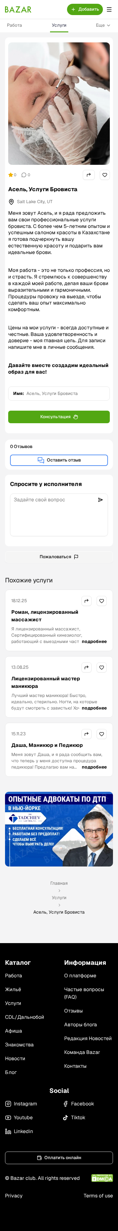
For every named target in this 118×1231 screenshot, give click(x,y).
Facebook (82, 1103)
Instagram (25, 1103)
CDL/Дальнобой (24, 1017)
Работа (14, 25)
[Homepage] (18, 9)
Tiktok (78, 1117)
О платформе (80, 975)
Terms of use (98, 1195)
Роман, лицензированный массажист (44, 616)
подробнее (94, 641)
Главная (59, 883)
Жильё (13, 989)
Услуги (59, 25)
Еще (100, 25)
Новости (15, 1058)
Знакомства (19, 1044)
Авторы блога (80, 1024)
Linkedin (23, 1131)
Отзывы (73, 1010)
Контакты (75, 1066)
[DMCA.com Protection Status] (102, 1178)
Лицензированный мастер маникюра (45, 682)
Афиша (13, 1031)
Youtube (23, 1117)
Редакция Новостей (88, 1038)
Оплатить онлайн (62, 1157)
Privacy (14, 1195)
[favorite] (105, 175)
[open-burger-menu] (109, 9)
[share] (89, 175)
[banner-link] (59, 829)
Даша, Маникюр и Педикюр (47, 745)
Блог (11, 1072)
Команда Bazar (82, 1052)
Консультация (55, 416)
